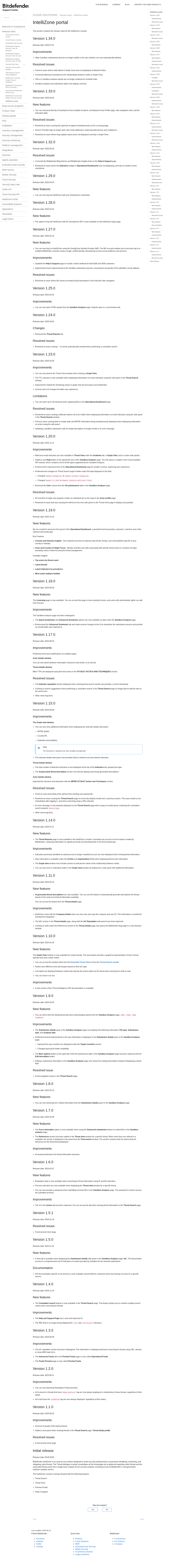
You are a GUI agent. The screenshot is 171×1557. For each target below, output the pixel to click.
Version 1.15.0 (155, 133)
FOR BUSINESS (102, 4)
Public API (7, 189)
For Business (119, 1539)
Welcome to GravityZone (13, 26)
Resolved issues (157, 22)
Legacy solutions (82, 1554)
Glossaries (7, 214)
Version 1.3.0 (154, 238)
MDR (77, 1544)
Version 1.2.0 (154, 245)
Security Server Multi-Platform (13, 68)
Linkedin (39, 1541)
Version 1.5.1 (154, 212)
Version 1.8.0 (154, 186)
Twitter (39, 1544)
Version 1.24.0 (155, 74)
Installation (7, 125)
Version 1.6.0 (154, 202)
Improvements (156, 18)
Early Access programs (12, 106)
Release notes (8, 31)
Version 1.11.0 (154, 153)
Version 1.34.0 (155, 15)
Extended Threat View (80, 962)
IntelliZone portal (12, 101)
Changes (155, 78)
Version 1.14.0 (155, 143)
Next (142, 1519)
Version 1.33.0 (155, 25)
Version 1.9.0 (154, 173)
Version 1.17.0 (155, 123)
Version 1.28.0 (155, 48)
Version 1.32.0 (155, 35)
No (107, 1509)
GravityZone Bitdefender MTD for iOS (14, 92)
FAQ (4, 121)
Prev (34, 1519)
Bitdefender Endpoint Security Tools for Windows (13, 48)
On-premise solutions (84, 1552)
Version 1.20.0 (155, 97)
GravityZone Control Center (12, 36)
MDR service (8, 170)
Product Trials (8, 111)
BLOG (127, 4)
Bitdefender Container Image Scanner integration (13, 80)
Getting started (9, 116)
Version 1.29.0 (155, 41)
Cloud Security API (11, 194)
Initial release (154, 261)
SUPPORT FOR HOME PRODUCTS (147, 4)
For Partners (119, 1541)
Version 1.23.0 (155, 84)
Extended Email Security (14, 43)
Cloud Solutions (82, 1541)
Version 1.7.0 (154, 192)
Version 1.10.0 (155, 163)
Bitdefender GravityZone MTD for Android (14, 86)
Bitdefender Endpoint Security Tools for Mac (13, 60)
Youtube (39, 1547)
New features (156, 28)
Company (118, 1544)
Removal (6, 155)
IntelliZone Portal (10, 199)
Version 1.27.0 (155, 54)
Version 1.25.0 (155, 68)
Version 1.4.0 (154, 228)
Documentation (157, 225)
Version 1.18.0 (155, 114)
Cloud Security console (13, 40)
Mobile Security (9, 175)
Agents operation (10, 160)
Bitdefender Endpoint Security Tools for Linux (14, 55)
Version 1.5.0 (154, 219)
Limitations (155, 91)
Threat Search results (109, 962)
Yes (92, 1509)
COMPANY (116, 4)
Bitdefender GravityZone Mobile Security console (14, 97)
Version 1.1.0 (154, 251)
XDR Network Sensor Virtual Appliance (13, 74)
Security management (12, 135)
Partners (78, 1539)
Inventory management (12, 130)
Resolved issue (157, 182)
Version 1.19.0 (155, 107)
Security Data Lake (12, 64)
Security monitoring (11, 140)
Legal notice (7, 219)
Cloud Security (9, 179)
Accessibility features (12, 204)
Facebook (40, 1539)
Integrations (7, 150)
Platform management (12, 145)
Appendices (7, 209)
